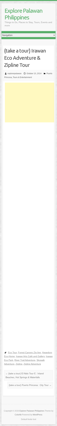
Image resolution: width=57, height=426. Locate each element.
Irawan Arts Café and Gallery (30, 356)
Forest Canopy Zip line (29, 352)
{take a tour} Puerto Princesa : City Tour (30, 385)
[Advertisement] (31, 102)
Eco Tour (12, 352)
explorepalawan (15, 73)
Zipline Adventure (32, 364)
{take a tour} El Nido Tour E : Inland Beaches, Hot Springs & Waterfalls (25, 375)
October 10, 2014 (34, 73)
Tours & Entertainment (22, 77)
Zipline (19, 364)
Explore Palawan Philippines (23, 14)
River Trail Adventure (24, 360)
